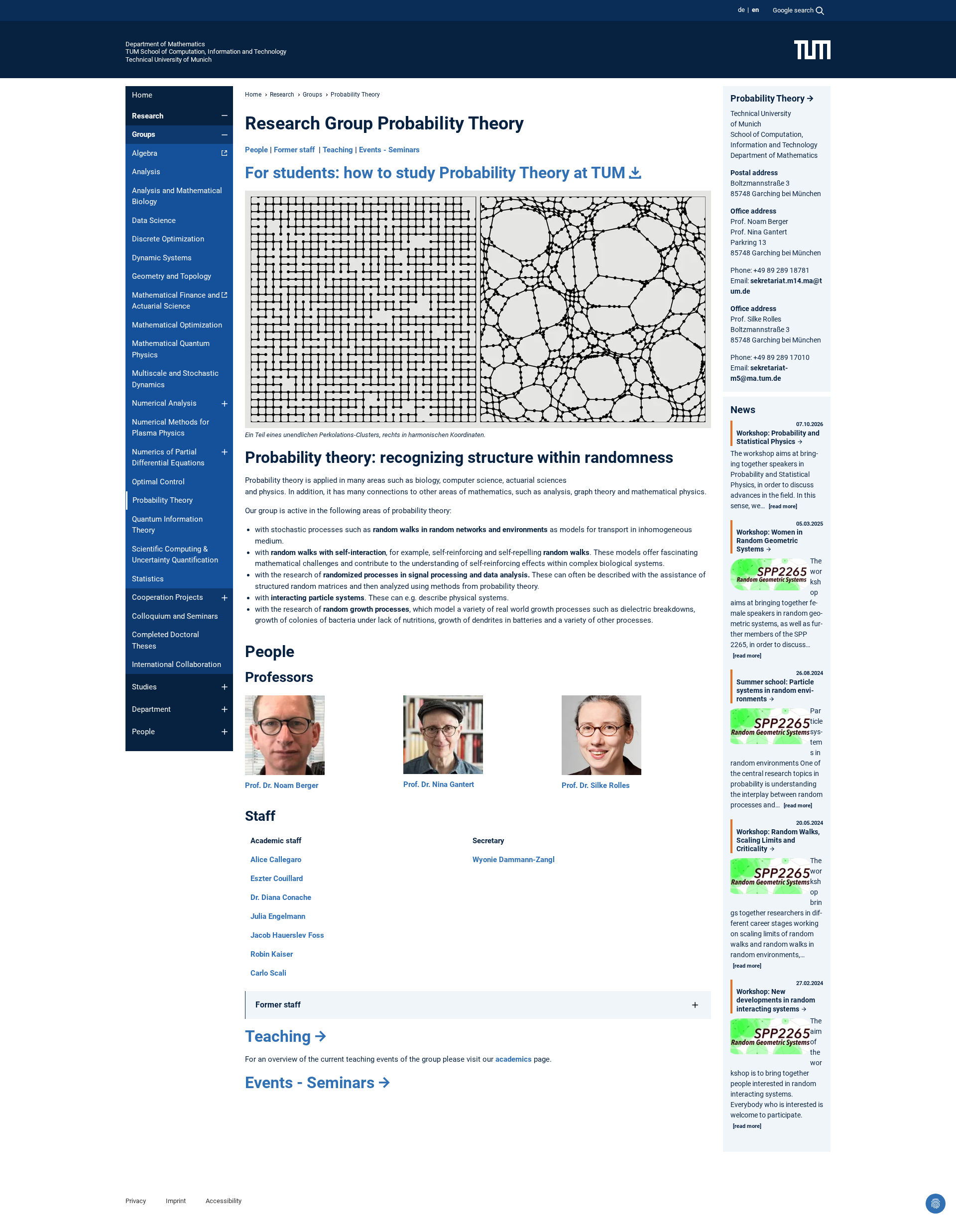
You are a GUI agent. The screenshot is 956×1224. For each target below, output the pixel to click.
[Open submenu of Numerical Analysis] (225, 404)
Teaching (338, 149)
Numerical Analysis (164, 403)
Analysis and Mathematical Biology (177, 196)
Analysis (146, 171)
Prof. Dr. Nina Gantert (438, 784)
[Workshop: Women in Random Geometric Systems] (770, 575)
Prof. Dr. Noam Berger (281, 785)
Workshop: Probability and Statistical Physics (778, 437)
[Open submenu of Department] (225, 709)
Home (142, 95)
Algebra (144, 153)
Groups (143, 134)
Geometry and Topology (171, 276)
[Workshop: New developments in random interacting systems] (770, 1037)
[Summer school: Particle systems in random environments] (770, 727)
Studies (144, 686)
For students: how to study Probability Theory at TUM (435, 172)
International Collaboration (176, 664)
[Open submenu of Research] (225, 115)
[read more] (783, 506)
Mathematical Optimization (177, 325)
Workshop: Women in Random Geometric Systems (769, 540)
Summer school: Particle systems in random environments (775, 690)
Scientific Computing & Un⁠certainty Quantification (175, 555)
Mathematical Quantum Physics (171, 349)
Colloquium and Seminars (175, 616)
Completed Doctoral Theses (165, 640)
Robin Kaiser (271, 954)
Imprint (176, 1201)
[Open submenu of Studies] (225, 687)
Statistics (148, 578)
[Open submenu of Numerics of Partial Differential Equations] (225, 452)
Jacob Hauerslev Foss (287, 935)
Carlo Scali (268, 973)
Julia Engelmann (277, 916)
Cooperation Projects (167, 597)
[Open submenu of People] (225, 732)
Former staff (294, 149)
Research (147, 115)
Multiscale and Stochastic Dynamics (175, 379)
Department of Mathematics (165, 44)
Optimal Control (158, 481)
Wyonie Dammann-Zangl (514, 859)
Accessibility (223, 1201)
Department (151, 709)
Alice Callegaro (275, 859)
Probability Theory (767, 98)
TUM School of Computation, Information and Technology (205, 51)
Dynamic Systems (162, 257)
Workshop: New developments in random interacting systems (775, 1000)
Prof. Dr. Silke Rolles (596, 785)
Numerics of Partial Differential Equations (168, 457)
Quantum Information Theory (167, 525)
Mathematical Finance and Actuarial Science (176, 301)
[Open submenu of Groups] (225, 135)
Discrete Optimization (168, 238)
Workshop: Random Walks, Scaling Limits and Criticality (778, 840)
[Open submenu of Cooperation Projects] (225, 598)
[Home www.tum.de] (812, 49)
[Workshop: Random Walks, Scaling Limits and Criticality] (770, 877)
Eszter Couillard (276, 878)
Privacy (135, 1201)
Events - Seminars (389, 149)
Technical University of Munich (168, 59)
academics (513, 1059)
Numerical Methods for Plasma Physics (170, 428)
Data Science (154, 220)
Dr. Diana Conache (280, 897)
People (143, 731)
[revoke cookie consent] (936, 1204)
